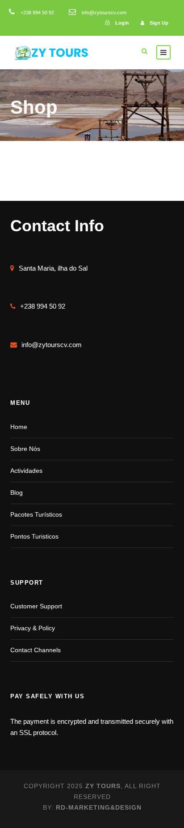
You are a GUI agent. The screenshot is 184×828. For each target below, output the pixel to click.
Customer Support (36, 606)
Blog (16, 492)
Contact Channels (35, 650)
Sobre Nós (25, 448)
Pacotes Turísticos (36, 514)
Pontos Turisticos (34, 536)
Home (18, 426)
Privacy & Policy (32, 628)
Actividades (26, 470)
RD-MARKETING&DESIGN (99, 807)
